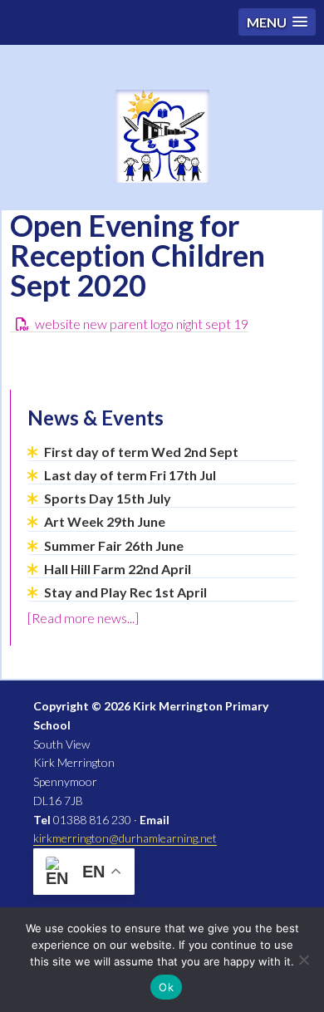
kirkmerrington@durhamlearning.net (125, 838)
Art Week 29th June (104, 521)
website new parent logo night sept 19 (141, 324)
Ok (166, 987)
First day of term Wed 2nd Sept (141, 451)
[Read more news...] (83, 618)
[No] (303, 959)
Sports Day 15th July (107, 498)
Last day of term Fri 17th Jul (130, 475)
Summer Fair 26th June (114, 545)
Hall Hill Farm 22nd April (117, 569)
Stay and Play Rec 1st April (125, 592)
